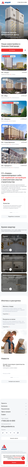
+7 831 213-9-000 (22, 2)
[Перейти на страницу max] (18, 432)
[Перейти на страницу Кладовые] (14, 263)
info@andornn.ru (7, 426)
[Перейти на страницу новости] (14, 369)
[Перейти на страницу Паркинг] (14, 243)
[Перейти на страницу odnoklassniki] (14, 432)
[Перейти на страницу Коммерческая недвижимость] (14, 282)
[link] (21, 80)
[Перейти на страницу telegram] (10, 432)
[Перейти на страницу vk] (6, 432)
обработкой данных (19, 457)
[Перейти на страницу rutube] (3, 432)
